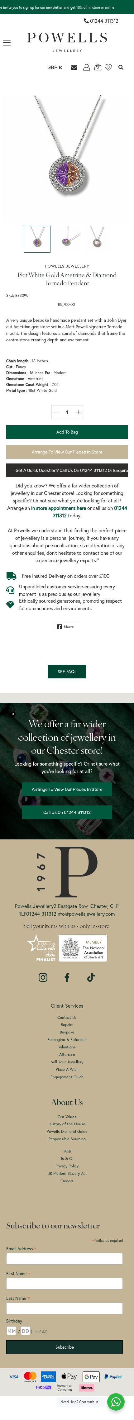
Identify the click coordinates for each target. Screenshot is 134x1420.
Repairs (67, 1024)
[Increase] (78, 412)
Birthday (14, 1321)
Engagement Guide (67, 1076)
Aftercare (67, 1054)
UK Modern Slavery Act (67, 1173)
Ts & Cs (67, 1158)
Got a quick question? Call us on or (72, 470)
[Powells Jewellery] (67, 42)
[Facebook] (67, 974)
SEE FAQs (67, 671)
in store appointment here (58, 508)
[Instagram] (43, 974)
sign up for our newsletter (43, 7)
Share (69, 627)
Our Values (67, 1116)
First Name (18, 1273)
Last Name (18, 1298)
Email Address (21, 1248)
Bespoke (67, 1031)
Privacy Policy (67, 1165)
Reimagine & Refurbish (67, 1039)
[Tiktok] (91, 974)
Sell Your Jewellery (67, 1061)
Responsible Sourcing (67, 1138)
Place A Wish (67, 1069)
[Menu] (7, 42)
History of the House (67, 1123)
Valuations (67, 1046)
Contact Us (67, 1017)
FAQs (67, 1150)
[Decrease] (56, 412)
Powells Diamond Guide (67, 1131)
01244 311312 (104, 20)
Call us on (67, 812)
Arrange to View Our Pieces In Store (67, 451)
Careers (67, 1180)
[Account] (86, 67)
